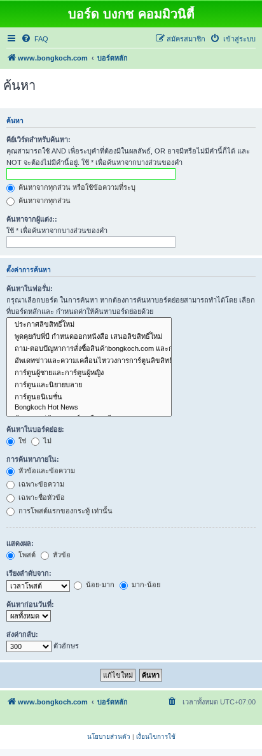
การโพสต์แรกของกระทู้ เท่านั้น (65, 511)
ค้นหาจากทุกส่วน (44, 200)
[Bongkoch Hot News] (89, 407)
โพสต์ (26, 555)
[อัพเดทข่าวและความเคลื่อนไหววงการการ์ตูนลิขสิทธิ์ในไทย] (89, 361)
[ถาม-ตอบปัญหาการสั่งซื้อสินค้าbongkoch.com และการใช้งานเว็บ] (89, 349)
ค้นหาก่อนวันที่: (30, 604)
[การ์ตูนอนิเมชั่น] (89, 397)
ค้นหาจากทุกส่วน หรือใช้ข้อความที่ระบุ (76, 187)
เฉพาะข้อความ (40, 484)
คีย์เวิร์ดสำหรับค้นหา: (38, 139)
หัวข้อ (61, 555)
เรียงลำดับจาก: (29, 573)
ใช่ (21, 441)
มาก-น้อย (145, 584)
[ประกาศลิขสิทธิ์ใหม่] (89, 324)
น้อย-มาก (99, 584)
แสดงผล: (20, 543)
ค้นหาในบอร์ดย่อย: (35, 429)
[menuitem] (34, 38)
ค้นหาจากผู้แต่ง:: (31, 219)
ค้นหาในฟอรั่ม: (29, 288)
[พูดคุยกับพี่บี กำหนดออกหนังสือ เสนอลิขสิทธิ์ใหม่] (89, 337)
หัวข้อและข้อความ (46, 470)
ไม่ (46, 441)
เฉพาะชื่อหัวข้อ (41, 497)
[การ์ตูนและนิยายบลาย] (89, 385)
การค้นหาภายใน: (32, 459)
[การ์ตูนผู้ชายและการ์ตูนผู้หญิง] (89, 373)
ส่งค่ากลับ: (22, 634)
